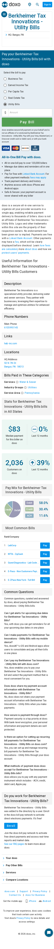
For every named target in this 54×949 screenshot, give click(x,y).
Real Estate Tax (16, 97)
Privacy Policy (40, 891)
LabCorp (12, 545)
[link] (27, 325)
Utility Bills (14, 104)
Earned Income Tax (18, 85)
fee (17, 241)
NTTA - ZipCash (15, 554)
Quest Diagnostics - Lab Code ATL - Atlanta (23, 562)
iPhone (32, 901)
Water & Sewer (28, 382)
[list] (27, 325)
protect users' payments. (16, 252)
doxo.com (9, 891)
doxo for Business (35, 895)
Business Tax (15, 78)
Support (24, 891)
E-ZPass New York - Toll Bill (21, 580)
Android (47, 901)
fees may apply (38, 177)
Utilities (32, 387)
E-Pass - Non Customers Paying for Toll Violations (23, 571)
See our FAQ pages (14, 844)
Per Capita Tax (16, 91)
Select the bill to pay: (15, 72)
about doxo (31, 249)
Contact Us (15, 895)
